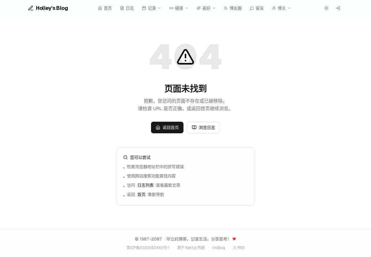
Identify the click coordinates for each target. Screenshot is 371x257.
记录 (152, 8)
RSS (241, 248)
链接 (179, 8)
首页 (141, 194)
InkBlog (218, 248)
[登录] (338, 8)
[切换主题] (326, 8)
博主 (282, 8)
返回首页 (171, 127)
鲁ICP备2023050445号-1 (148, 248)
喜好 (206, 8)
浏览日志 (207, 127)
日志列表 (145, 185)
